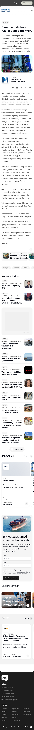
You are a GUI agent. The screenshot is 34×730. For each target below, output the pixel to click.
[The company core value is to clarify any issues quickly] (17, 423)
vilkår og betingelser (22, 572)
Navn (4, 555)
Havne (4, 720)
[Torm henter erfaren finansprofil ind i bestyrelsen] (17, 343)
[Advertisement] (17, 321)
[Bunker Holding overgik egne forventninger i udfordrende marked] (17, 438)
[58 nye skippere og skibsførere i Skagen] (17, 409)
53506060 (10, 697)
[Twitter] (21, 88)
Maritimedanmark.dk (18, 81)
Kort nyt (14, 711)
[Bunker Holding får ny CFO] (17, 284)
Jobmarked (16, 720)
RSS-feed (26, 711)
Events (14, 717)
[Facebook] (13, 88)
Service (4, 714)
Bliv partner (27, 3)
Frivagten (15, 714)
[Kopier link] (30, 87)
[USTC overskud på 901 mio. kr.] (17, 396)
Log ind (16, 3)
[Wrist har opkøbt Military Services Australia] (17, 371)
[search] (27, 10)
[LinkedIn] (17, 88)
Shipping (4, 708)
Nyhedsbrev (27, 714)
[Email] (25, 88)
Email (4, 562)
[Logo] (6, 10)
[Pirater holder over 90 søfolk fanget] (17, 357)
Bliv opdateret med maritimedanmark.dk (15, 727)
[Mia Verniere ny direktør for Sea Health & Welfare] (17, 383)
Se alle (26, 456)
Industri (4, 711)
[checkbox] (4, 572)
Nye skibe (15, 708)
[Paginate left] (3, 484)
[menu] (31, 10)
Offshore (4, 717)
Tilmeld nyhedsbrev (11, 578)
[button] (30, 249)
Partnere (26, 708)
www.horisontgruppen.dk (10, 699)
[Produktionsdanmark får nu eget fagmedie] (14, 256)
